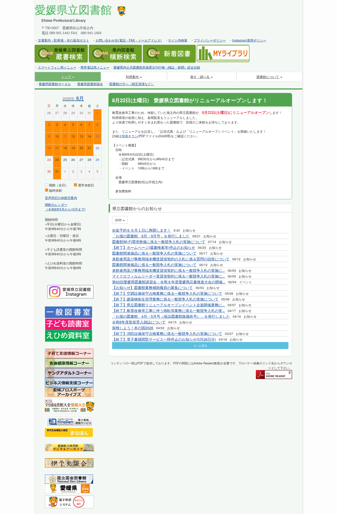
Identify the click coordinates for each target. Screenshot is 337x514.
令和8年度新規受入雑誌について (139, 322)
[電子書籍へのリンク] (69, 420)
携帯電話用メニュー (94, 67)
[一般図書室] (68, 312)
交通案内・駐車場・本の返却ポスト (63, 40)
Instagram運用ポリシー (249, 40)
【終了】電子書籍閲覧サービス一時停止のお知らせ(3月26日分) (164, 339)
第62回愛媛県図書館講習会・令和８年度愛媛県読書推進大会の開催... (168, 281)
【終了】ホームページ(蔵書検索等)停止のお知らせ (153, 247)
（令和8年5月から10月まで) (65, 209)
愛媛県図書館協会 (90, 83)
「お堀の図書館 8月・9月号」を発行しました (151, 236)
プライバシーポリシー (210, 40)
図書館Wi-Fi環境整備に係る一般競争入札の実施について (158, 241)
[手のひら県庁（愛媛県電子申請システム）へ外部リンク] (69, 501)
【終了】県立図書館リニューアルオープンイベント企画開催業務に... (168, 304)
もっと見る (200, 345)
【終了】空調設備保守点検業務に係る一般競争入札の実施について (167, 293)
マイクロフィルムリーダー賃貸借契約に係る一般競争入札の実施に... (168, 276)
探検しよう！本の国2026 (132, 327)
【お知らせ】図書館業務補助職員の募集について (152, 287)
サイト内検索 (177, 40)
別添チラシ (130, 136)
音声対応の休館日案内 (61, 197)
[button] (68, 76)
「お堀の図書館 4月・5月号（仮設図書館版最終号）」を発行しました (171, 316)
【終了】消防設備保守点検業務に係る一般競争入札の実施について (167, 333)
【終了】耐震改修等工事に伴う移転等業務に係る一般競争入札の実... (168, 310)
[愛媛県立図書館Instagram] (70, 291)
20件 (119, 220)
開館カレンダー (56, 204)
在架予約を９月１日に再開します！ (141, 230)
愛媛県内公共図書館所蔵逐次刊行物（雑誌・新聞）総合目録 (156, 67)
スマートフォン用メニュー (57, 67)
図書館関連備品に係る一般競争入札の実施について (154, 253)
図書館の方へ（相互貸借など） (131, 83)
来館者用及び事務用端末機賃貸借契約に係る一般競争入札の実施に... (168, 270)
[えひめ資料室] (68, 335)
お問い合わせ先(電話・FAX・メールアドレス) (129, 40)
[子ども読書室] (68, 323)
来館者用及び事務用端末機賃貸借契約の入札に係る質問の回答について (170, 258)
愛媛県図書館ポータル (55, 83)
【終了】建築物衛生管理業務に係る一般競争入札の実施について (165, 299)
